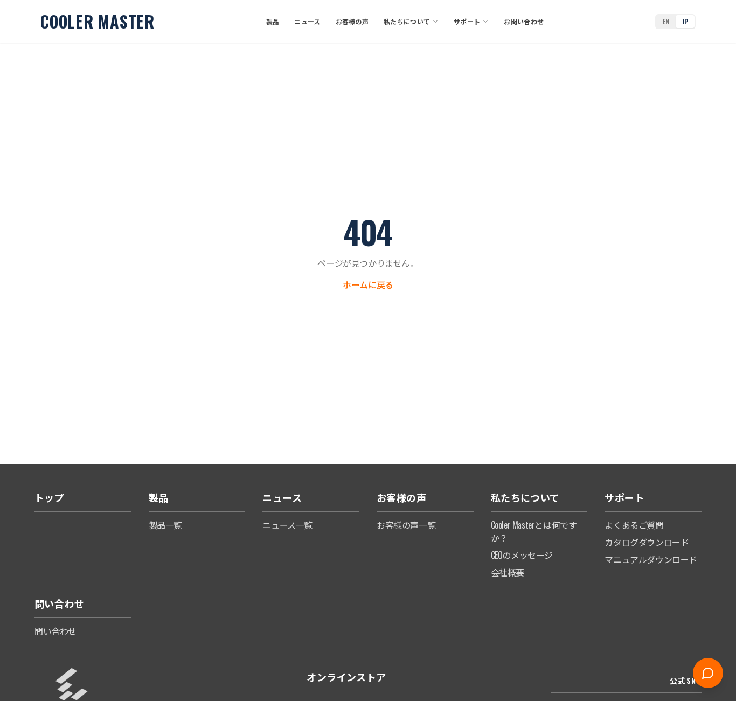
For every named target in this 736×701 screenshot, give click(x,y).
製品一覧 (165, 524)
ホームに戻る (368, 284)
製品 (273, 21)
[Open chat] (708, 673)
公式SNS (686, 680)
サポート (467, 21)
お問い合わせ (524, 21)
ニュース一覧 (287, 524)
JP (685, 21)
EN (666, 21)
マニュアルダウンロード (651, 559)
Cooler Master (97, 21)
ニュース (307, 21)
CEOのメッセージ (522, 555)
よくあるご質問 (634, 524)
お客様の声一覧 (406, 524)
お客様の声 (352, 21)
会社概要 (507, 572)
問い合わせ (55, 630)
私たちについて (407, 21)
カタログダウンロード (647, 542)
